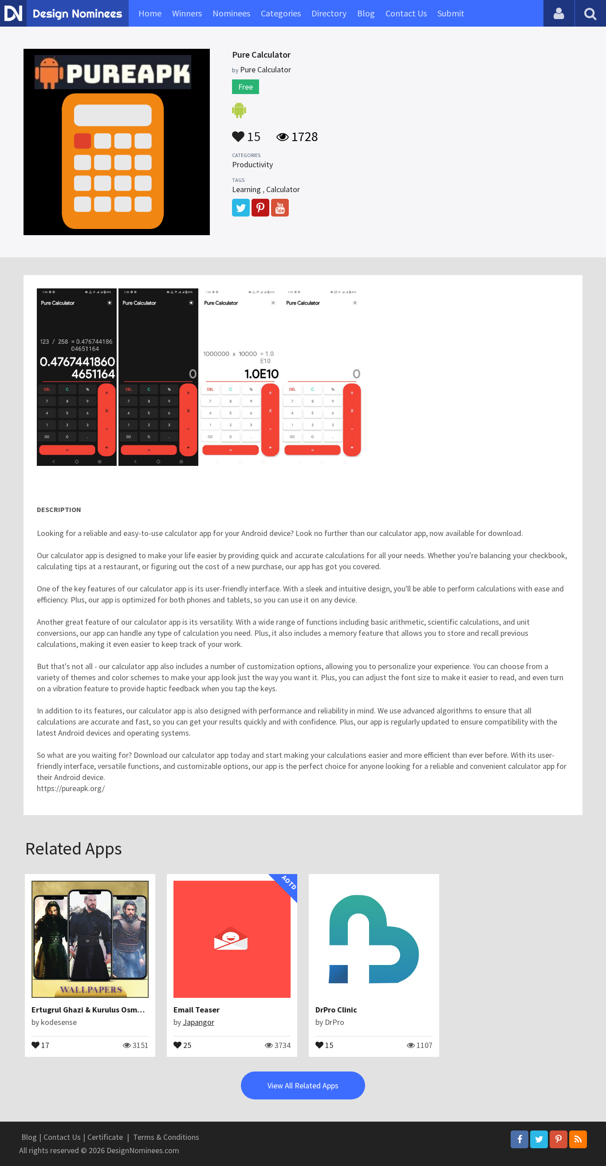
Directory (328, 13)
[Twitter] (539, 1139)
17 (44, 1044)
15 (252, 132)
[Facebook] (519, 1139)
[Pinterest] (558, 1139)
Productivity (252, 164)
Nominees (231, 13)
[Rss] (578, 1139)
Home (149, 13)
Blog (366, 13)
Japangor (198, 1022)
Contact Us (406, 13)
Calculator (283, 189)
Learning (246, 189)
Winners (187, 13)
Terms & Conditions (166, 1137)
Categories (281, 13)
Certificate (105, 1137)
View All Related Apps (303, 1085)
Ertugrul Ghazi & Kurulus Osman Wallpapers (109, 1009)
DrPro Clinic (336, 1009)
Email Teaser (196, 1009)
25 (186, 1044)
